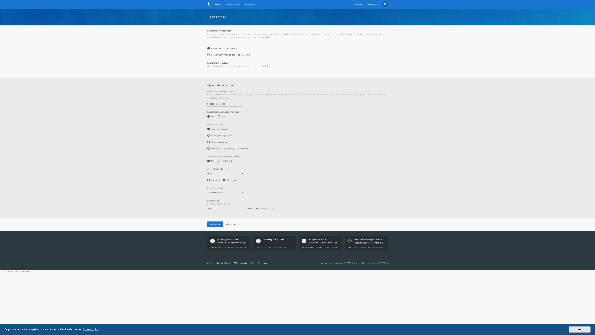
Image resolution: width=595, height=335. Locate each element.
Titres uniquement (219, 142)
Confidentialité (247, 263)
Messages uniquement (221, 135)
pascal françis (216, 247)
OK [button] (579, 329)
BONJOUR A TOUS (317, 239)
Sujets (230, 161)
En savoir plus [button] (91, 329)
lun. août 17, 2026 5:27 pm (280, 247)
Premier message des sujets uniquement (230, 148)
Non (224, 116)
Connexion (359, 4)
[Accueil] (209, 4)
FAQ (236, 263)
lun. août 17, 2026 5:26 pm (326, 247)
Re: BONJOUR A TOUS (228, 239)
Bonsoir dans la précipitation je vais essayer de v (233, 242)
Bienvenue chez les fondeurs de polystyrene (370, 242)
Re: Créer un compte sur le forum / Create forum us (370, 239)
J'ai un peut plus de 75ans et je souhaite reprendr (324, 242)
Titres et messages (219, 128)
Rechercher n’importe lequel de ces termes (230, 54)
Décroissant (232, 180)
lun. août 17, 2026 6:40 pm (234, 247)
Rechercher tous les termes (223, 48)
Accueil (210, 263)
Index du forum (223, 263)
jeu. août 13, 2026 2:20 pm (371, 247)
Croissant (215, 180)
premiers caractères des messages (259, 208)
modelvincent (353, 247)
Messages (215, 161)
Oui (212, 116)
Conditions (262, 263)
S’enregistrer (373, 4)
